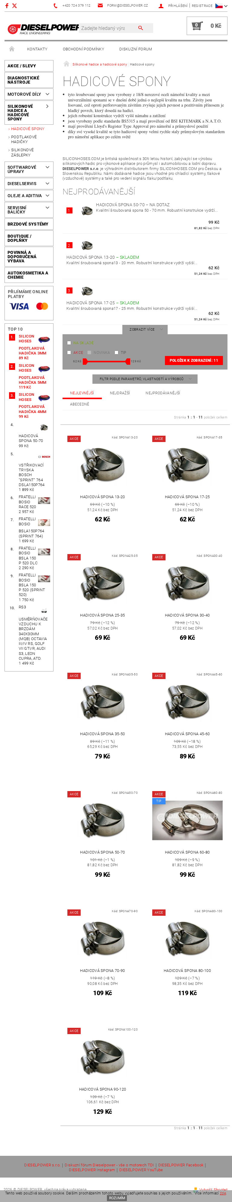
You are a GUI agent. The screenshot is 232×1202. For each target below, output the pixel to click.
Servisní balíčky (17, 209)
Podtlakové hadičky (24, 139)
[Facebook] (8, 5)
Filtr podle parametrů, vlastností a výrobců (142, 379)
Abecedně (79, 404)
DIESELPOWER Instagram (92, 1170)
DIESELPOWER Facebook (180, 1165)
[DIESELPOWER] (45, 29)
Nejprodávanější (163, 393)
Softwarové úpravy (22, 169)
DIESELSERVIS (22, 183)
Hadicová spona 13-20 (102, 257)
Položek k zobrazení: (194, 360)
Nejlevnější (82, 393)
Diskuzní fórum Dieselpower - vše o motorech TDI (109, 1165)
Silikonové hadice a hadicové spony (20, 112)
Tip (123, 353)
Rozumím (117, 1198)
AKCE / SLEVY (22, 65)
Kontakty (37, 49)
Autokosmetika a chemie (28, 275)
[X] (17, 5)
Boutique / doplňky (19, 238)
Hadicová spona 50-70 (132, 204)
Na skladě (83, 343)
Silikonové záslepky (22, 152)
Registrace (202, 6)
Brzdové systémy (28, 224)
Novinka (102, 353)
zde (223, 1193)
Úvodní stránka (12, 49)
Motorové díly (24, 94)
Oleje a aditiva (25, 195)
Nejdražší (120, 393)
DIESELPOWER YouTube (141, 1170)
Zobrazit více (142, 330)
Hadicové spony (27, 129)
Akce (78, 353)
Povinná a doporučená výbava (22, 256)
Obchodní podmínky (83, 49)
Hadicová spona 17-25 (102, 302)
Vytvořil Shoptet (213, 1190)
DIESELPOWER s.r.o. (42, 1165)
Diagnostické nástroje (23, 80)
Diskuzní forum (135, 49)
